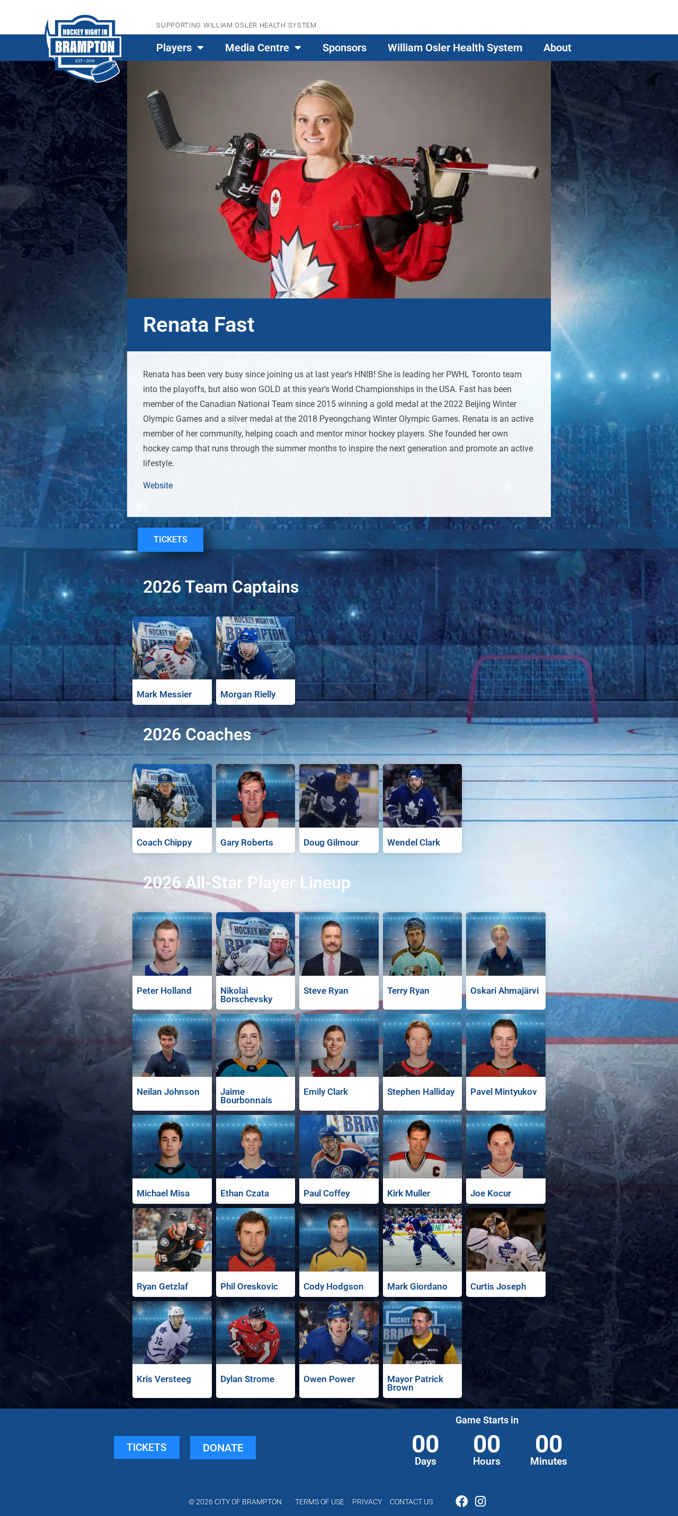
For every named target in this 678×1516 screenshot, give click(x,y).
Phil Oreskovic (249, 1286)
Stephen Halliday (420, 1091)
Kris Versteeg (164, 1379)
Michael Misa (163, 1193)
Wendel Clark (413, 842)
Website (158, 485)
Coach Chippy (164, 842)
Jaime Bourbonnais (246, 1095)
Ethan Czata (244, 1193)
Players (174, 47)
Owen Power (329, 1379)
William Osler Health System (455, 47)
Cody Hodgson (334, 1286)
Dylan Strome (247, 1379)
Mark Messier (164, 694)
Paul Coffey (327, 1193)
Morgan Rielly (247, 694)
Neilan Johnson (168, 1091)
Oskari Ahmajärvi (504, 990)
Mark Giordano (417, 1286)
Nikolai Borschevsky (246, 994)
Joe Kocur (490, 1193)
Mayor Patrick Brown (415, 1383)
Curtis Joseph (498, 1286)
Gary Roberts (246, 842)
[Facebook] (461, 1501)
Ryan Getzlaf (162, 1286)
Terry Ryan (408, 990)
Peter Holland (164, 990)
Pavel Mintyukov (503, 1091)
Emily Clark (326, 1091)
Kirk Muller (408, 1193)
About (557, 47)
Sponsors (345, 47)
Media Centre (257, 47)
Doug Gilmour (331, 842)
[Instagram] (480, 1501)
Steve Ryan (326, 990)
